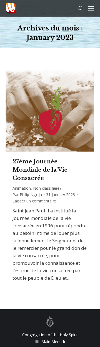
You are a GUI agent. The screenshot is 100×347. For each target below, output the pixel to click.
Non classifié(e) (47, 188)
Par (27, 194)
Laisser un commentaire (34, 201)
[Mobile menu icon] (91, 8)
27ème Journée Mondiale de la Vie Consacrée (40, 169)
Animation (21, 188)
